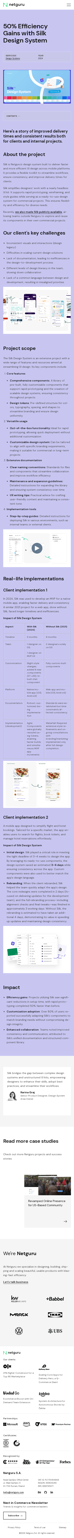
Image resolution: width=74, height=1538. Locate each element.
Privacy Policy (14, 1527)
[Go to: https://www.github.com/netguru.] (45, 1492)
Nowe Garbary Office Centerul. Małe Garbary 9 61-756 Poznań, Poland (16, 1483)
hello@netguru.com (13, 1492)
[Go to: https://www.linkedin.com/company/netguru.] (52, 1492)
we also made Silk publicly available (38, 212)
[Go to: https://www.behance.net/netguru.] (39, 1492)
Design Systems (13, 58)
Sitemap (62, 1527)
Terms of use (39, 1527)
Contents (11, 116)
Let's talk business (15, 1282)
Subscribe (13, 1515)
